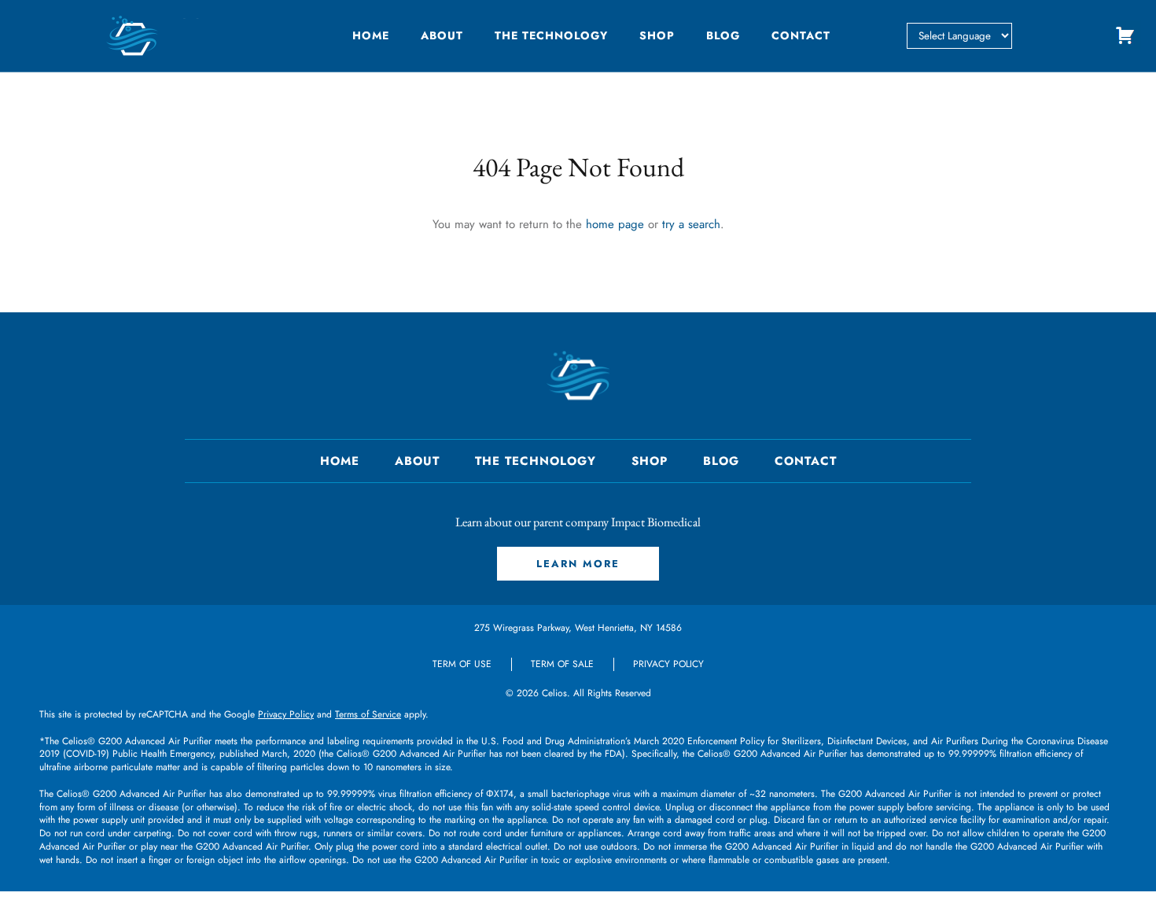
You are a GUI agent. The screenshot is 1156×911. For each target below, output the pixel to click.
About (442, 35)
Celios (554, 693)
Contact (800, 35)
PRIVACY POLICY (668, 664)
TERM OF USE (462, 664)
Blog (723, 35)
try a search (691, 224)
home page (615, 224)
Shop (657, 35)
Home (370, 35)
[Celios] (200, 36)
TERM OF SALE (562, 664)
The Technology (551, 35)
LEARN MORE (578, 563)
